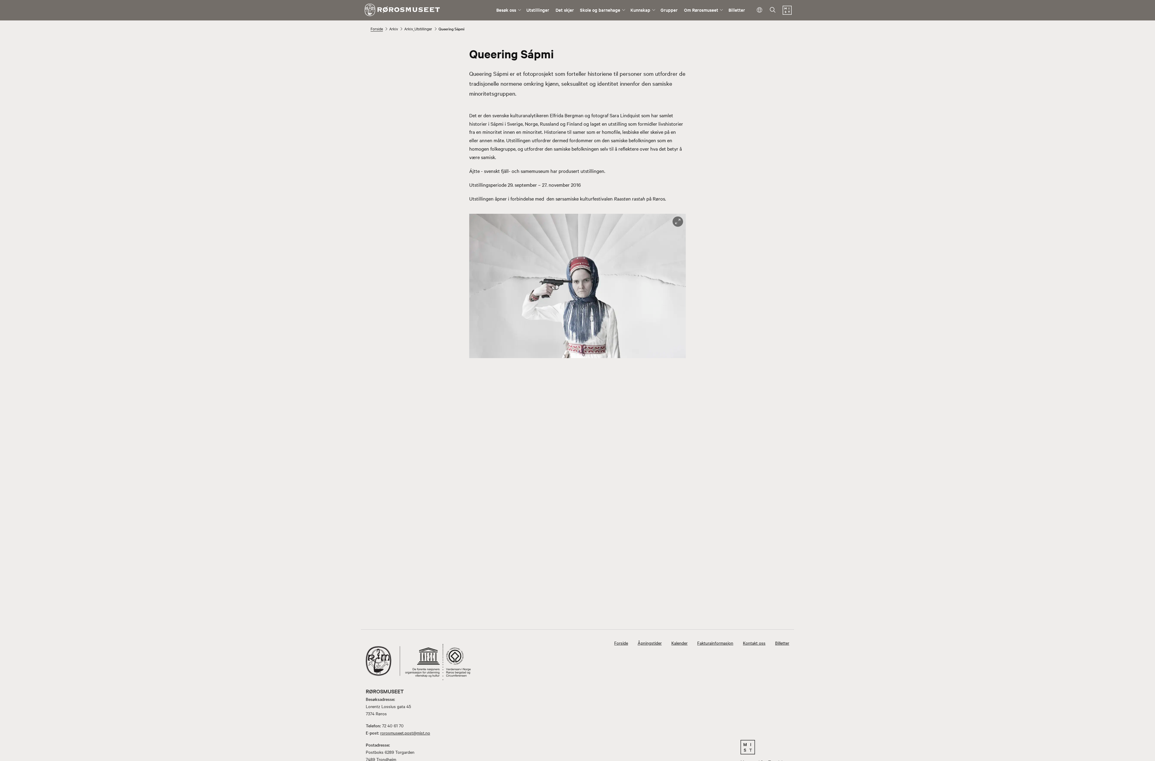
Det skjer (565, 10)
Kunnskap (640, 10)
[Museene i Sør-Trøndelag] (787, 13)
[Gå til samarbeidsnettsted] (763, 747)
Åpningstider (650, 643)
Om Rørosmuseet (701, 10)
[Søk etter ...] (772, 10)
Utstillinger (537, 10)
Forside (377, 28)
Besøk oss (506, 10)
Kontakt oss (754, 643)
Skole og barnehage (600, 10)
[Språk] (760, 10)
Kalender (679, 643)
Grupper (669, 10)
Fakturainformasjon (715, 643)
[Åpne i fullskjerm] (678, 221)
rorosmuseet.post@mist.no (405, 733)
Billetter (736, 10)
